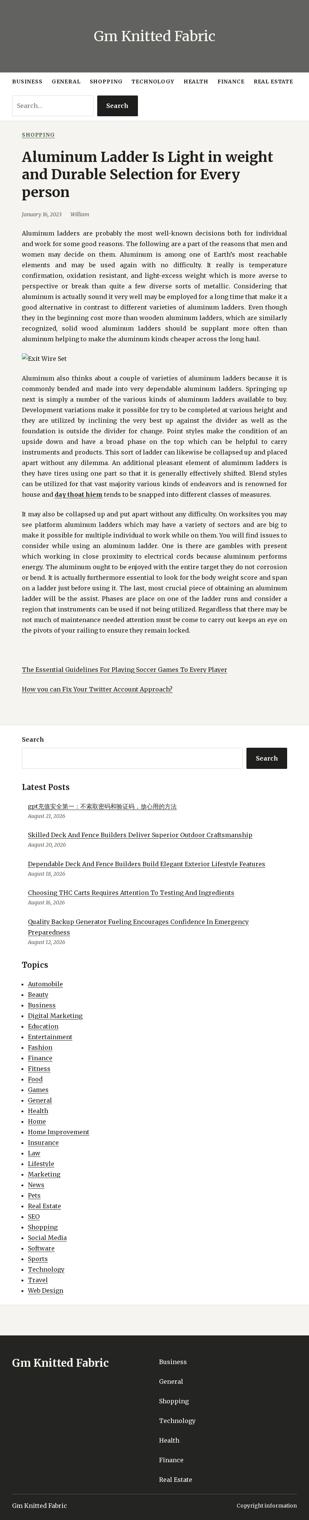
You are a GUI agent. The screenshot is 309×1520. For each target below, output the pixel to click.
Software (41, 1248)
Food (35, 1079)
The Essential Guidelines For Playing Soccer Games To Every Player (124, 669)
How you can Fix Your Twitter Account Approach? (97, 689)
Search (117, 105)
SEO (34, 1216)
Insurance (43, 1142)
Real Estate (44, 1206)
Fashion (40, 1047)
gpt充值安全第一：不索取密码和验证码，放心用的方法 (102, 806)
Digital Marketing (55, 1015)
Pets (34, 1195)
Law (34, 1153)
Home (37, 1121)
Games (38, 1089)
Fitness (39, 1068)
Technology (46, 1269)
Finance (40, 1058)
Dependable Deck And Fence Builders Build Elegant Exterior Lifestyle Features (146, 864)
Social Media (47, 1237)
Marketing (44, 1174)
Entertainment (50, 1037)
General (40, 1100)
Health (38, 1111)
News (36, 1185)
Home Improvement (58, 1132)
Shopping (38, 134)
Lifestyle (41, 1163)
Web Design (45, 1290)
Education (43, 1026)
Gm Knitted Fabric (155, 36)
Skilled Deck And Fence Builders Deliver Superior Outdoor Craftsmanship (140, 835)
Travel (38, 1280)
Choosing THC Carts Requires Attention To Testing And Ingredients (131, 892)
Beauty (38, 994)
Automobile (45, 984)
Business (42, 1005)
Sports (38, 1259)
